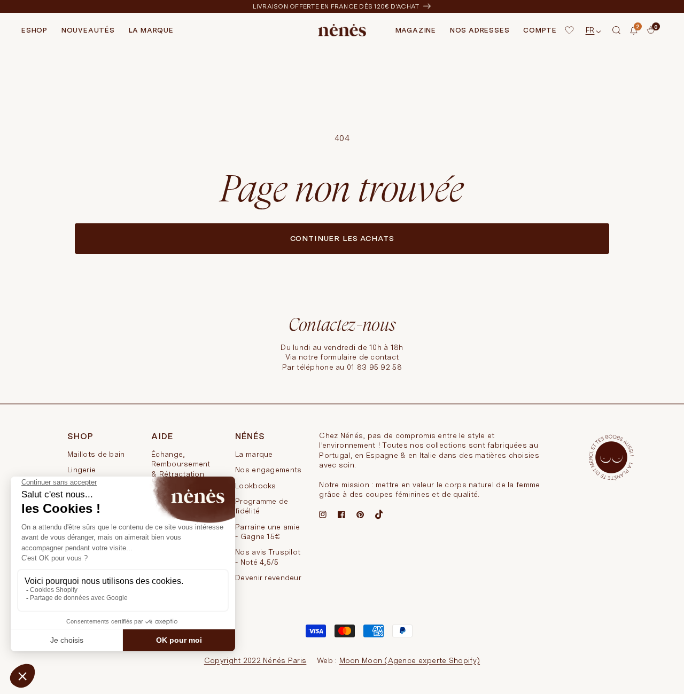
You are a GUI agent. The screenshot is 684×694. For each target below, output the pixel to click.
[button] (616, 30)
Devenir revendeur (268, 577)
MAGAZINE (415, 30)
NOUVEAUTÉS (88, 30)
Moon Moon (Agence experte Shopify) (409, 660)
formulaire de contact (359, 357)
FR (590, 30)
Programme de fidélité (261, 506)
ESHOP (34, 30)
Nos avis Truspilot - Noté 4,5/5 (267, 557)
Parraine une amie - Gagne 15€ (267, 532)
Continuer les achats (342, 238)
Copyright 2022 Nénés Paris (255, 660)
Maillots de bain (96, 454)
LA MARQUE (151, 30)
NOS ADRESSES (479, 30)
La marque (254, 454)
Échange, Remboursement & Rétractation (181, 464)
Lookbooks (255, 485)
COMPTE (540, 30)
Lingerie (81, 469)
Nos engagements (268, 469)
